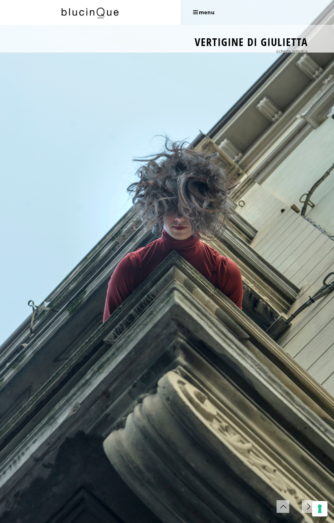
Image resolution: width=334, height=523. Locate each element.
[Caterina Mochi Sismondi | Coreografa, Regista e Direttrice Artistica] (90, 13)
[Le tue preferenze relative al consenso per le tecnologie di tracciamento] (319, 508)
